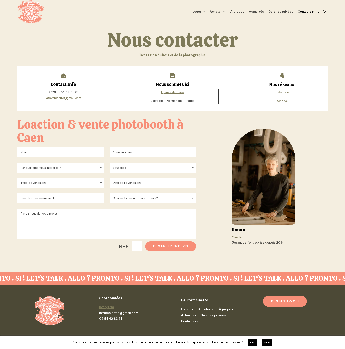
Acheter (216, 11)
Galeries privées (280, 11)
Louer (196, 11)
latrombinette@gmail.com (63, 98)
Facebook (281, 101)
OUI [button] (252, 342)
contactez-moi (285, 301)
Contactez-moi (309, 11)
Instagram (282, 92)
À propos (237, 11)
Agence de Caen (172, 92)
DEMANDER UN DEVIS (170, 246)
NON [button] (267, 342)
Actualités (256, 11)
